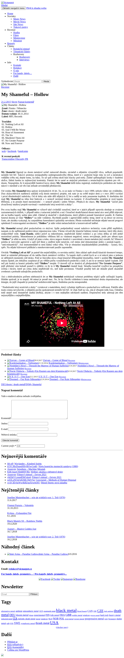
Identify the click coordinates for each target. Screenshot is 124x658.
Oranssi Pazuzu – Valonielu (20, 505)
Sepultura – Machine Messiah (31, 469)
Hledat (4, 5)
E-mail (4, 429)
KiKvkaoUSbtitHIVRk (18, 472)
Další (15, 76)
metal (38, 619)
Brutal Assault (82, 611)
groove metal (95, 615)
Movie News (19, 21)
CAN (90, 611)
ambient (19, 611)
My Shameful (34, 384)
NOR (56, 618)
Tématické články (21, 51)
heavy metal (115, 615)
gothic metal (77, 615)
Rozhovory (24, 57)
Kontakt (17, 65)
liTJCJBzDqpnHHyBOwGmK (22, 466)
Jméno (4, 423)
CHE (95, 611)
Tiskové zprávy (20, 27)
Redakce (17, 68)
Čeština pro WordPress (18, 650)
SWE (17, 623)
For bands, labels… (22, 73)
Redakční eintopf (21, 49)
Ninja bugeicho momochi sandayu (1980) (58, 466)
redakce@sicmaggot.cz (20, 569)
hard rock (104, 615)
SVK (11, 623)
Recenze (5, 87)
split (8, 623)
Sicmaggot (112, 619)
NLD (50, 619)
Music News (19, 19)
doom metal (22, 614)
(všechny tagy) (62, 627)
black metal (66, 610)
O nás (16, 70)
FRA (62, 614)
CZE (100, 611)
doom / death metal (15, 384)
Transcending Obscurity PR (15, 159)
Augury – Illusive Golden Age (21, 529)
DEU (3, 384)
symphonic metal (28, 623)
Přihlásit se (12, 641)
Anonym (11, 469)
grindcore (86, 615)
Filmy (16, 35)
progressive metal (94, 618)
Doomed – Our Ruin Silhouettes (64, 379)
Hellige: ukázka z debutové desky (47, 472)
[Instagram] (67, 579)
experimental (39, 615)
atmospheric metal (31, 611)
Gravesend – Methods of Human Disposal (56, 480)
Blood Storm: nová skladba (54, 482)
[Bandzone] (79, 579)
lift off (10, 463)
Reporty (11, 43)
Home (10, 13)
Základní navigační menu (13, 8)
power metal (79, 619)
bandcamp (23, 151)
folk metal (54, 615)
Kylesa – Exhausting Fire (19, 513)
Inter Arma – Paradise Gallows (53, 554)
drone (31, 615)
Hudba (16, 32)
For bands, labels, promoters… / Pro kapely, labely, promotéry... (34, 574)
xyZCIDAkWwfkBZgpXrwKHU (23, 482)
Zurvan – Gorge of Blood (55, 360)
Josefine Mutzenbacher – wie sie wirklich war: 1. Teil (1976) (36, 497)
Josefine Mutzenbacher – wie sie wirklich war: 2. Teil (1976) (36, 536)
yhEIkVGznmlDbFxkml (19, 477)
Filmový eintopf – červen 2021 (31, 474)
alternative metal (8, 611)
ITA (15, 618)
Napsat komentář (26, 102)
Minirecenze (19, 38)
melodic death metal (26, 619)
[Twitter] (55, 579)
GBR (68, 614)
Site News (18, 24)
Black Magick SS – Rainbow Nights (24, 521)
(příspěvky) (15, 644)
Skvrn (14, 102)
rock (106, 619)
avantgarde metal (49, 611)
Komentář (6, 418)
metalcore (44, 619)
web (4, 151)
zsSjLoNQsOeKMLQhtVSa (21, 480)
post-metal (69, 619)
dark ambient (108, 611)
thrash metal (42, 623)
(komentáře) (15, 647)
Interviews (24, 59)
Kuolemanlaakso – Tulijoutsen (63, 363)
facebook (12, 151)
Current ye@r (8, 446)
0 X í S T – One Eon (49, 376)
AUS (41, 611)
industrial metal (6, 619)
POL (61, 618)
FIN (26, 384)
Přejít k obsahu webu (36, 8)
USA (54, 622)
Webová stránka (8, 434)
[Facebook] (45, 579)
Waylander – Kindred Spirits (28, 463)
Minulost (17, 40)
